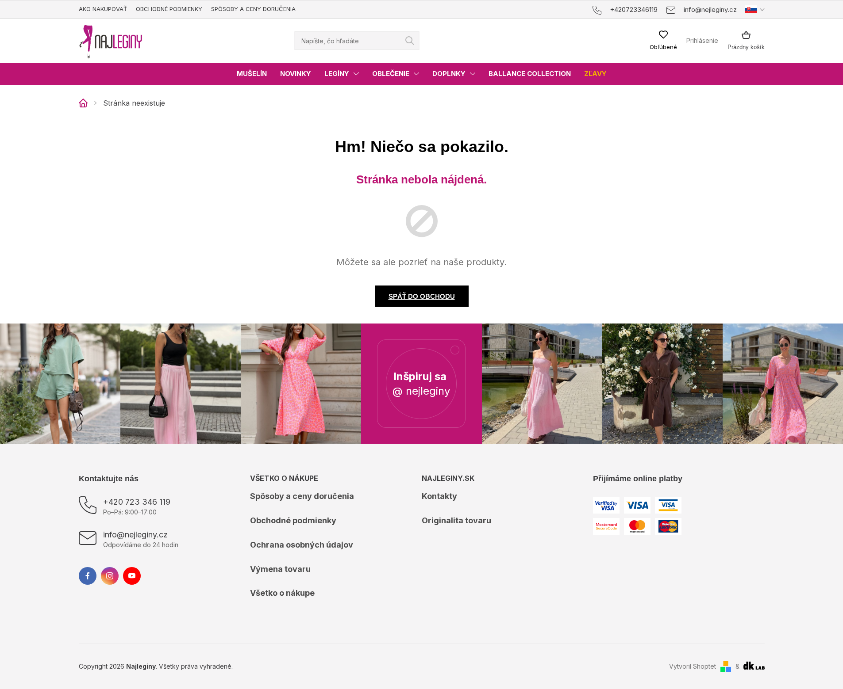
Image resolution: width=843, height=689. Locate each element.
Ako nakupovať (103, 8)
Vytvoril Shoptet (692, 666)
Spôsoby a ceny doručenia (253, 8)
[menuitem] (251, 74)
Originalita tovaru (456, 520)
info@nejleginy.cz (135, 534)
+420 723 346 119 (136, 501)
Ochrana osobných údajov (301, 544)
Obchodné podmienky (169, 8)
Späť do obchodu (422, 296)
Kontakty (439, 496)
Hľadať (410, 40)
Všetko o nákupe (282, 593)
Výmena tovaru (280, 569)
